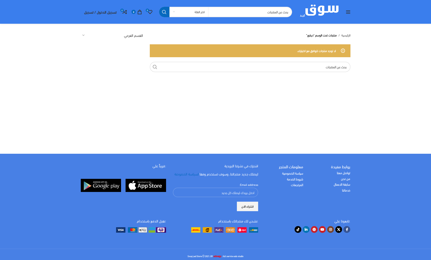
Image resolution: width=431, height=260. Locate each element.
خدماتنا (346, 190)
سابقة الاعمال (341, 184)
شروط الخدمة (295, 179)
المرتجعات (297, 184)
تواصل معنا (343, 172)
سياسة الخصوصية (292, 173)
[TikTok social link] (298, 229)
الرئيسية (345, 35)
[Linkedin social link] (306, 229)
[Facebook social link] (346, 229)
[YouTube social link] (322, 229)
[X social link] (338, 229)
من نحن (345, 178)
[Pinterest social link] (314, 229)
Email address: (248, 184)
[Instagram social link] (330, 229)
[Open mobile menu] (348, 12)
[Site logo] (319, 11)
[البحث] (164, 12)
